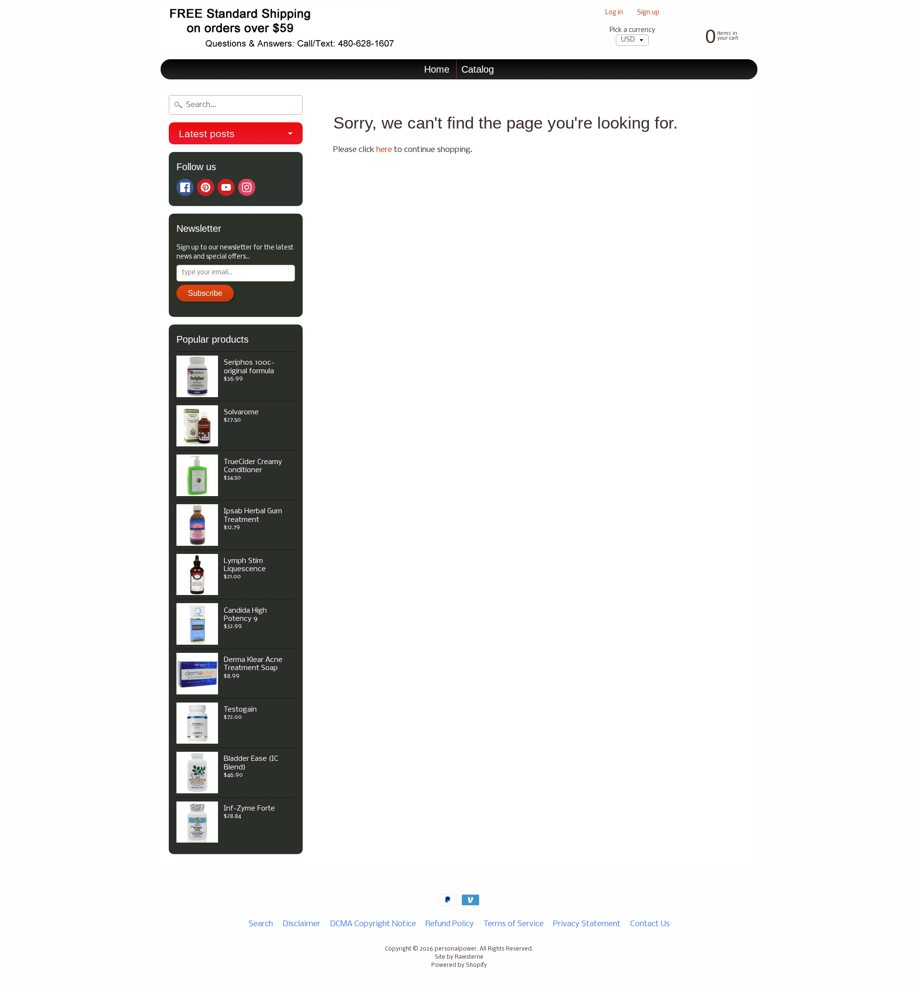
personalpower (456, 949)
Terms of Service (513, 924)
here (384, 149)
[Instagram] (246, 187)
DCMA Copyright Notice (373, 924)
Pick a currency (632, 30)
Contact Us (650, 924)
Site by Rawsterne (459, 957)
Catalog (477, 69)
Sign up (648, 13)
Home (436, 69)
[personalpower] (280, 30)
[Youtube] (226, 187)
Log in (614, 13)
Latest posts (207, 133)
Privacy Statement (587, 924)
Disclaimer (301, 924)
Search (261, 924)
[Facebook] (185, 187)
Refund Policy (450, 924)
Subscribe (205, 293)
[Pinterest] (205, 187)
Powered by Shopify (459, 965)
